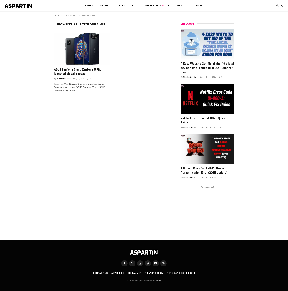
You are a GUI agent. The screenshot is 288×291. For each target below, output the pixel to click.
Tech (134, 5)
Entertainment (177, 5)
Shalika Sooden (190, 77)
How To (198, 5)
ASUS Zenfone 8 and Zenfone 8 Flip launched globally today (77, 71)
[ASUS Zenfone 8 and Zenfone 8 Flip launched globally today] (82, 49)
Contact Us (100, 273)
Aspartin (157, 280)
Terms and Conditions (181, 273)
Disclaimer (134, 273)
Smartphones (153, 5)
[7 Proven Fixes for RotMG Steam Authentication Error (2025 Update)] (207, 149)
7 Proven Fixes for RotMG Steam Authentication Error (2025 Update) (204, 170)
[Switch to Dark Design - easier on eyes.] (277, 5)
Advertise (117, 273)
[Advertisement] (207, 210)
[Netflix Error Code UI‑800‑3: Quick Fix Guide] (207, 99)
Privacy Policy (154, 273)
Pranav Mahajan (64, 78)
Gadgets (120, 5)
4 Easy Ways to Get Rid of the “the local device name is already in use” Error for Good (207, 68)
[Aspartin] (18, 6)
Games (89, 5)
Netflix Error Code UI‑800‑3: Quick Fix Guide (205, 120)
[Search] (282, 5)
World (104, 5)
